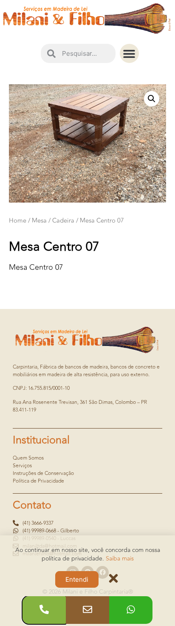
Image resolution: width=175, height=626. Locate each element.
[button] (129, 53)
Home (17, 221)
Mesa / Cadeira (53, 221)
